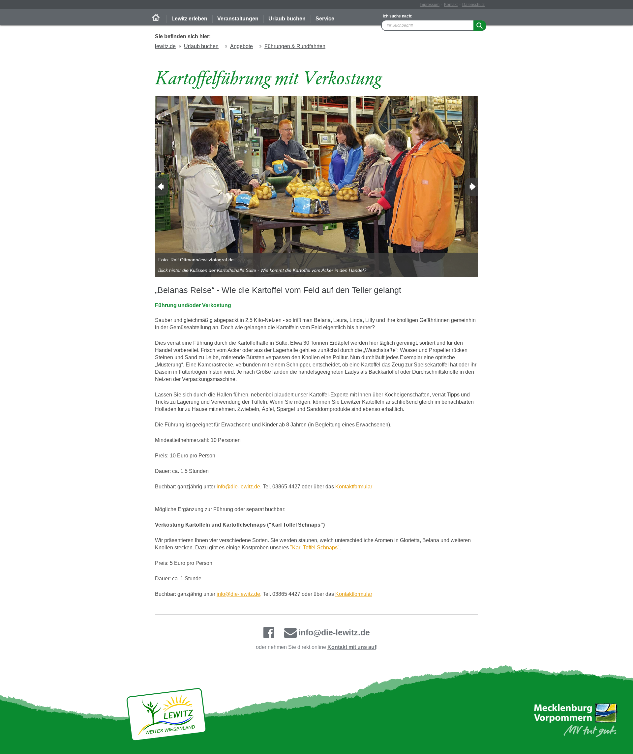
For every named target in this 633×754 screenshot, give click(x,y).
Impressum (429, 4)
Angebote (241, 46)
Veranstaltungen (237, 18)
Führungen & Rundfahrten (294, 46)
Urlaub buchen (287, 18)
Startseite (156, 17)
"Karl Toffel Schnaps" (315, 547)
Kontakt (451, 4)
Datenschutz (473, 4)
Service (325, 18)
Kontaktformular (353, 486)
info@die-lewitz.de (334, 632)
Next (471, 187)
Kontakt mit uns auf (351, 647)
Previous (161, 187)
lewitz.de (165, 46)
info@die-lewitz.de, (239, 486)
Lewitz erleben (189, 18)
